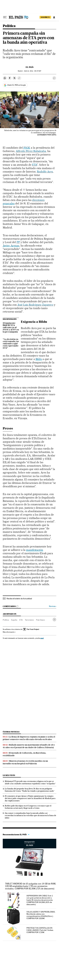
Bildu (39, 359)
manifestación (34, 550)
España (14, 620)
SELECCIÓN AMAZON (29, 843)
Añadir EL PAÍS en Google (16, 85)
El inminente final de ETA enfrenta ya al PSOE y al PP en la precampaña (11, 327)
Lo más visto (9, 775)
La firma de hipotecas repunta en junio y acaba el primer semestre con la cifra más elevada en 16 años (29, 738)
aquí (42, 638)
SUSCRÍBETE (45, 17)
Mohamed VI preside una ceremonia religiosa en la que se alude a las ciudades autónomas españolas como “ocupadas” (30, 782)
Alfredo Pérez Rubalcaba (31, 151)
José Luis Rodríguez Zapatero (35, 304)
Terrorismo (29, 620)
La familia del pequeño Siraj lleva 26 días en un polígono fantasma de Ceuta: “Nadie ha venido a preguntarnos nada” (29, 789)
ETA (34, 164)
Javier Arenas (11, 245)
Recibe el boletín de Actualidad (19, 598)
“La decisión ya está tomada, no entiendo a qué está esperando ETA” (11, 343)
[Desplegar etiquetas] (54, 619)
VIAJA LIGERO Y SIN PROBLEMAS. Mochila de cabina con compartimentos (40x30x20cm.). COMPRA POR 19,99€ (40, 915)
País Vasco (40, 620)
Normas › (52, 606)
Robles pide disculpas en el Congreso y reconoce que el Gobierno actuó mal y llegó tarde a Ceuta (28, 807)
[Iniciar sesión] (54, 17)
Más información (9, 632)
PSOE (26, 147)
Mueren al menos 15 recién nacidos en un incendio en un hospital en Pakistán (25, 762)
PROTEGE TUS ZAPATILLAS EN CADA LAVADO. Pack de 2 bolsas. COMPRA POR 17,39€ (40, 930)
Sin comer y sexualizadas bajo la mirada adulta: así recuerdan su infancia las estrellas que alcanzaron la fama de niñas (30, 815)
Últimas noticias (11, 732)
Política (9, 26)
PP (18, 242)
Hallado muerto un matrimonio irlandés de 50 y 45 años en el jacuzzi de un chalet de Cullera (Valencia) (29, 746)
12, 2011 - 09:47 (32, 71)
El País (29, 67)
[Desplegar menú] (5, 17)
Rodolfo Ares (45, 171)
